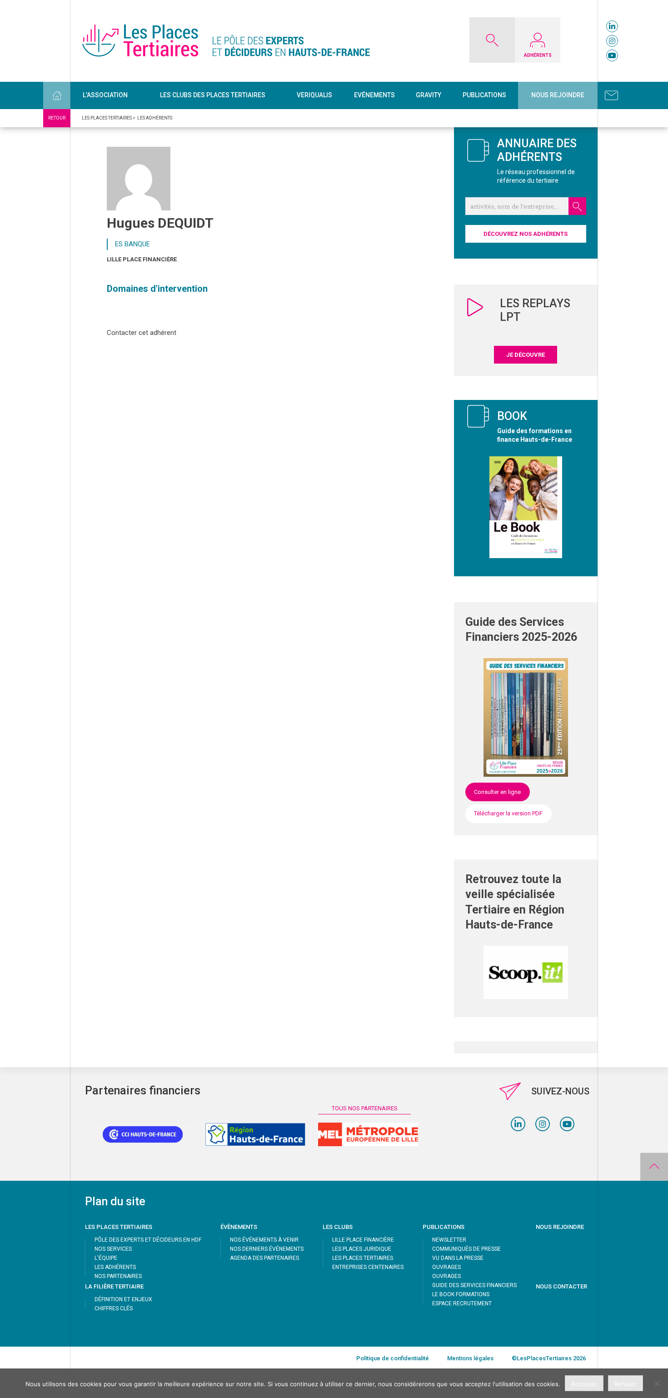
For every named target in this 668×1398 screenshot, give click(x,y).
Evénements (374, 95)
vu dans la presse (458, 1258)
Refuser (625, 1384)
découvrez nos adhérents (526, 233)
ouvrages (446, 1267)
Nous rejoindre (557, 95)
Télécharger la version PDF (508, 813)
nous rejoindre (560, 1226)
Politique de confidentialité (392, 1358)
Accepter (584, 1384)
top (654, 1167)
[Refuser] (656, 1383)
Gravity (428, 95)
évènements (238, 1226)
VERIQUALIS (314, 95)
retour (56, 117)
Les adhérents (115, 1267)
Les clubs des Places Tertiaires (212, 95)
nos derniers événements (267, 1249)
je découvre (525, 354)
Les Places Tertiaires (362, 1258)
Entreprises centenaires (368, 1267)
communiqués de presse (466, 1249)
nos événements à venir (264, 1240)
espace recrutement (462, 1303)
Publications (484, 95)
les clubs (338, 1226)
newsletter (449, 1240)
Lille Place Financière (142, 259)
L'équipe (106, 1258)
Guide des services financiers (474, 1285)
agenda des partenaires (264, 1258)
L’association (105, 95)
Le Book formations (460, 1294)
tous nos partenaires (365, 1108)
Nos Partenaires (118, 1276)
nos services (113, 1249)
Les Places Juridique (361, 1249)
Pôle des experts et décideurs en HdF (148, 1240)
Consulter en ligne (497, 792)
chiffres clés (114, 1308)
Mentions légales (470, 1358)
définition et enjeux (123, 1299)
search (577, 206)
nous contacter (561, 1286)
